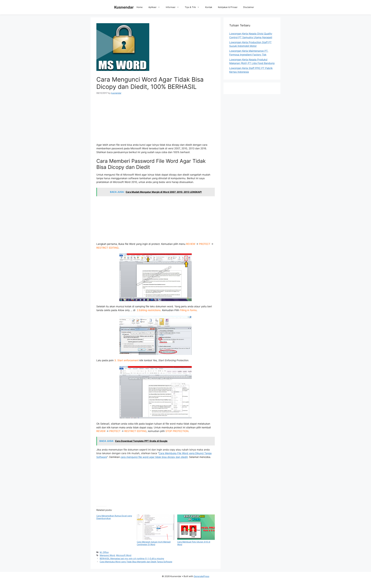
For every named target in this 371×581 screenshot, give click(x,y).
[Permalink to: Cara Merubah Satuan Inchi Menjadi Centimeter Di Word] (155, 527)
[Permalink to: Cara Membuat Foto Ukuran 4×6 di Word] (196, 527)
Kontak (208, 7)
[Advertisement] (155, 120)
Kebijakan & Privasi (227, 7)
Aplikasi (152, 7)
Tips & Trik (190, 7)
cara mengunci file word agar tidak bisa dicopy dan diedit (154, 457)
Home (140, 7)
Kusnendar (124, 7)
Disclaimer (248, 7)
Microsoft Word (123, 555)
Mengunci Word (107, 555)
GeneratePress (201, 576)
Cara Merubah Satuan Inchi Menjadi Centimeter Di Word (154, 543)
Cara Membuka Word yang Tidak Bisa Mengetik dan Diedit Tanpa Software (136, 561)
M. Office (104, 552)
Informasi (170, 7)
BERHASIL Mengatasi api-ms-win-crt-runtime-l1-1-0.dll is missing (132, 558)
